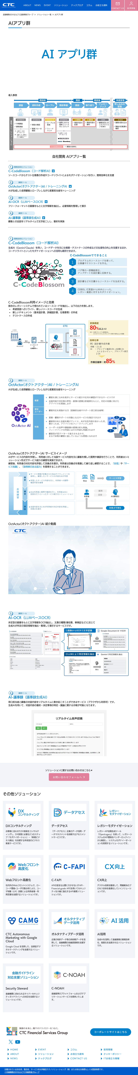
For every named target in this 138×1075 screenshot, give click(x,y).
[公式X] (11, 1042)
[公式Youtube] (17, 1042)
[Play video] (69, 560)
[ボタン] (23, 825)
